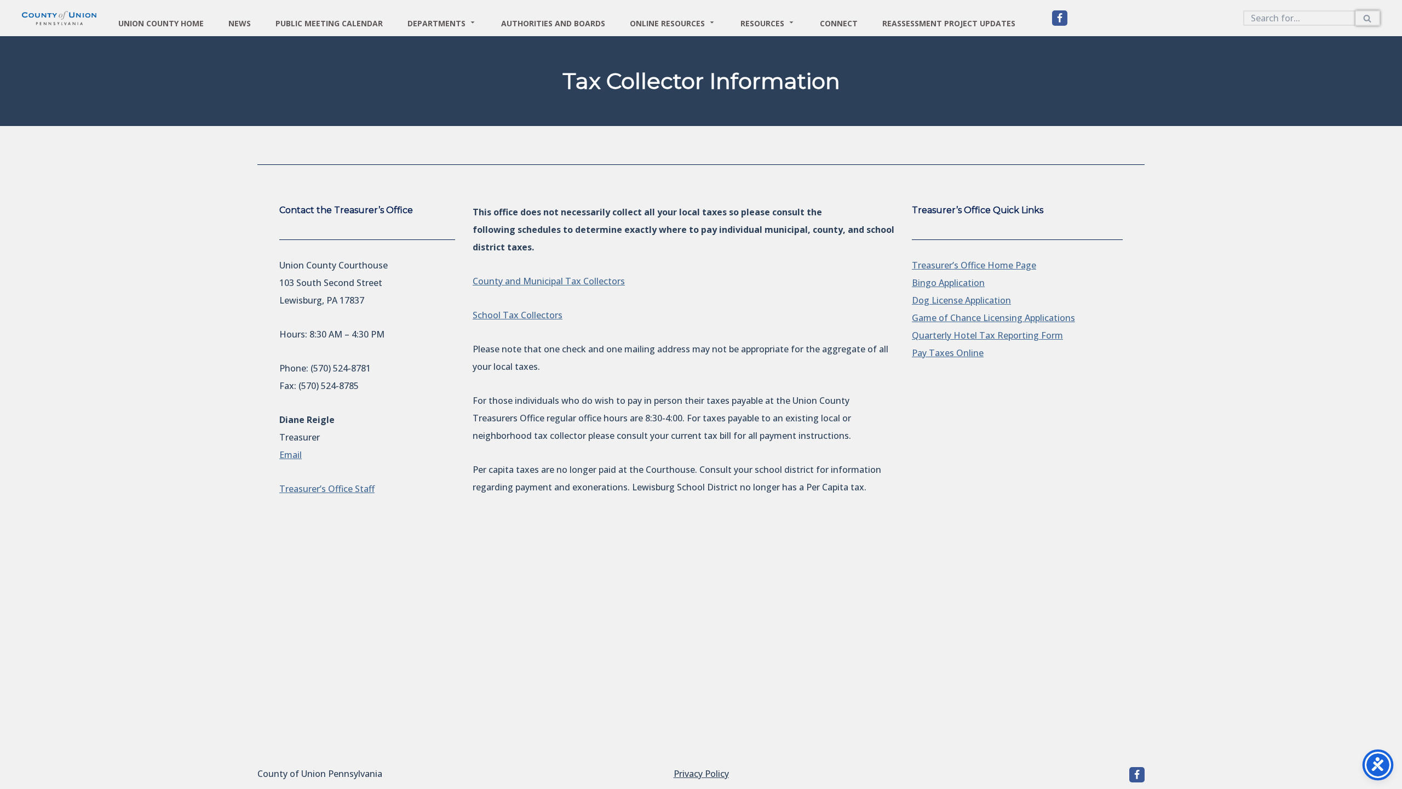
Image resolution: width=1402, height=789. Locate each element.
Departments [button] (436, 22)
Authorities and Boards (553, 22)
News (239, 22)
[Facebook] (1137, 774)
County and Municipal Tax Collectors (549, 281)
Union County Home (161, 22)
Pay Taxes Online (948, 353)
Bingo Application (948, 283)
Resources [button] (762, 22)
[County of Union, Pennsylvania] (1059, 18)
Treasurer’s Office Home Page (974, 265)
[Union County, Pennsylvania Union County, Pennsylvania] (59, 18)
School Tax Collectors (517, 315)
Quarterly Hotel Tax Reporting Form (987, 335)
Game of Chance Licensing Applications (993, 318)
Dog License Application (961, 300)
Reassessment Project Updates (948, 22)
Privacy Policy (701, 774)
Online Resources (667, 22)
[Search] (1367, 18)
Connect (839, 22)
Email (290, 455)
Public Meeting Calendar (329, 22)
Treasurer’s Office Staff (327, 489)
